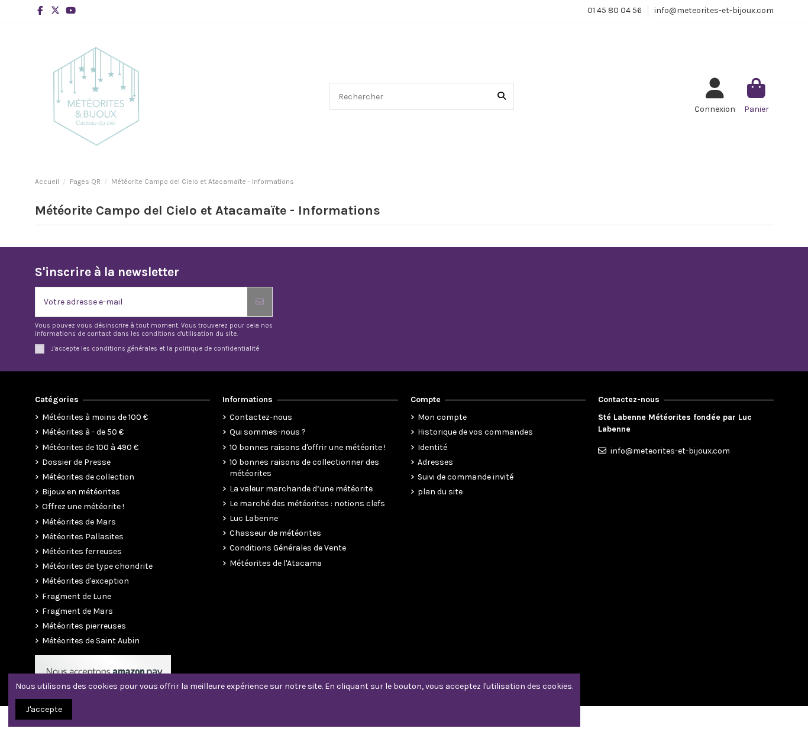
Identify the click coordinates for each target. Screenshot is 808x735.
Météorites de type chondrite (97, 566)
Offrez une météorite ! (83, 506)
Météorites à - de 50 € (83, 432)
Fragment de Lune (76, 596)
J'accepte (44, 709)
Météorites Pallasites (83, 537)
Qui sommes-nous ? (268, 432)
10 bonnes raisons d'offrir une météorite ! (308, 447)
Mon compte (442, 417)
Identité (432, 447)
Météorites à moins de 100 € (95, 417)
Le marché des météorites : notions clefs (307, 503)
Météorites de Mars (79, 522)
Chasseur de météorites (275, 533)
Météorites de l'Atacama (276, 563)
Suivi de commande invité (465, 477)
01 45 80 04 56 (615, 10)
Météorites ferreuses (82, 551)
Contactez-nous (261, 417)
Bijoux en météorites (81, 492)
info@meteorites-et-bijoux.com (714, 10)
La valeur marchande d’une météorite (301, 489)
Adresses (435, 462)
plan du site (440, 492)
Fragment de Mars (77, 611)
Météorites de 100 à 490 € (90, 447)
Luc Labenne (254, 518)
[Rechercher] (501, 96)
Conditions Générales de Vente (288, 548)
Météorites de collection (88, 477)
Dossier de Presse (76, 462)
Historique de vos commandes (475, 432)
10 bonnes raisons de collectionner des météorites (304, 468)
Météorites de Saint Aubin (91, 641)
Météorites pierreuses (84, 626)
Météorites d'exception (85, 581)
